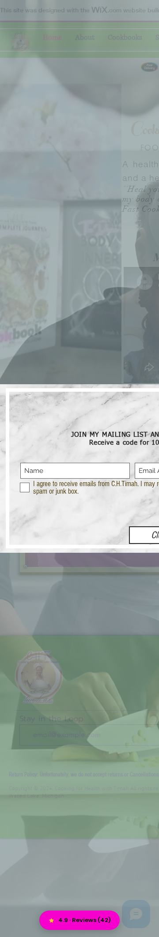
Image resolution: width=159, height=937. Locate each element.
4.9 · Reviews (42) (84, 920)
